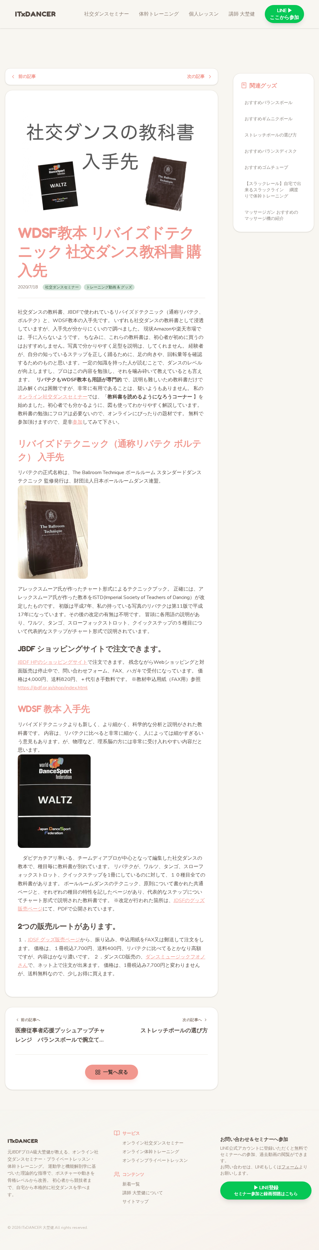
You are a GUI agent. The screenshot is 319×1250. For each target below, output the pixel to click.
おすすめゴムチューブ (266, 167)
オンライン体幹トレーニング (150, 1152)
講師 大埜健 (242, 14)
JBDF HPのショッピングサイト (53, 662)
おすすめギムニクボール (269, 119)
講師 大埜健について (142, 1193)
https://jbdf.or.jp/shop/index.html (53, 687)
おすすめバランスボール (269, 103)
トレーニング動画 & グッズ (109, 287)
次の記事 (196, 76)
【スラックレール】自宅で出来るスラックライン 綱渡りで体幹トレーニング (273, 190)
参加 (78, 422)
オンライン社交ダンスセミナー (53, 396)
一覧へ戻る (115, 1072)
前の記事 (27, 76)
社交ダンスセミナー (106, 14)
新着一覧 (131, 1184)
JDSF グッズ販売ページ (54, 939)
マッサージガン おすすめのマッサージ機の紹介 (271, 215)
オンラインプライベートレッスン (155, 1160)
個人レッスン (204, 14)
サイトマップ (135, 1202)
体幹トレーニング (159, 14)
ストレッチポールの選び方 (271, 135)
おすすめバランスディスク (271, 151)
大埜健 (48, 1227)
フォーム (290, 1167)
